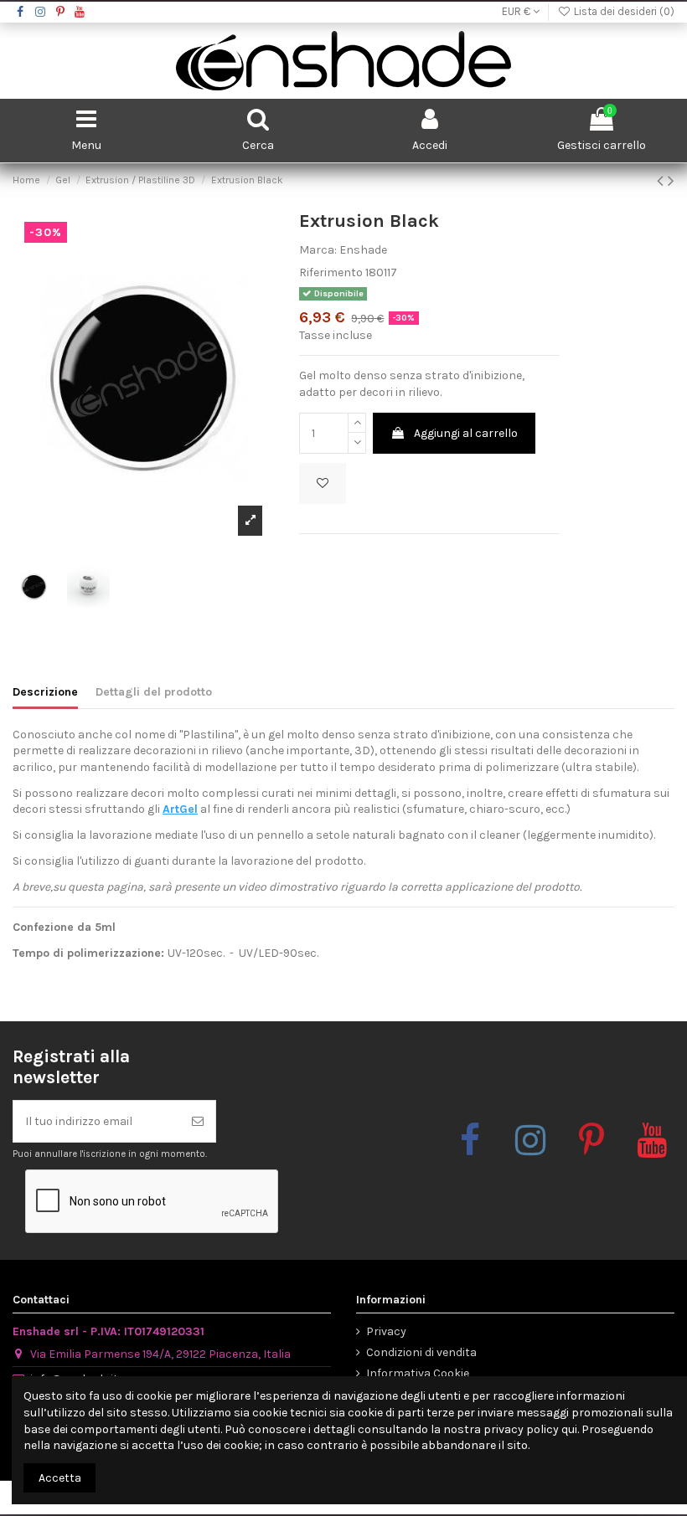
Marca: (318, 250)
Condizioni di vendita (421, 1352)
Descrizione (45, 692)
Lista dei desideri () (622, 11)
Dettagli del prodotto (154, 692)
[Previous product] (662, 181)
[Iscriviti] (197, 1121)
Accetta (60, 1478)
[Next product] (671, 181)
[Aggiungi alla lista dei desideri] (322, 483)
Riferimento (331, 272)
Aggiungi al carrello (466, 433)
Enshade (363, 250)
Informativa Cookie (417, 1373)
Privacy (386, 1331)
